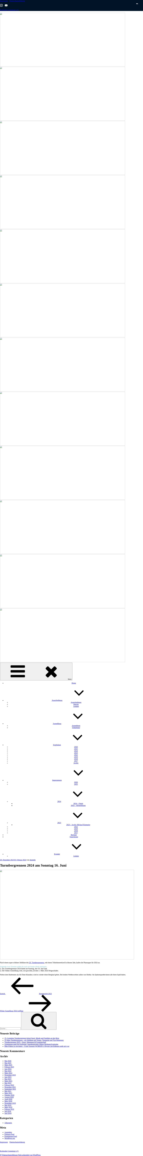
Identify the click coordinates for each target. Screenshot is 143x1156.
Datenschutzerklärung (17, 1)
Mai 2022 (7, 1083)
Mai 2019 (7, 1105)
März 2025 (8, 1065)
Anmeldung (57, 724)
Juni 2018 (7, 1113)
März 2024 (8, 1073)
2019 (76, 757)
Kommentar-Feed (10, 1136)
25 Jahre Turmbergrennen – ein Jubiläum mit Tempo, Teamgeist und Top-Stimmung (34, 1040)
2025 (76, 749)
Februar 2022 (9, 1085)
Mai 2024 (7, 1071)
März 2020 (8, 1101)
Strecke (76, 704)
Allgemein (8, 1123)
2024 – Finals (78, 803)
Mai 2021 (7, 1091)
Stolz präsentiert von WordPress (29, 1155)
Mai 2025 (7, 1063)
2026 (76, 747)
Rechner (74, 835)
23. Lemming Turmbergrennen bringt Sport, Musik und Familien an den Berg (31, 1038)
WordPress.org (9, 1138)
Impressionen (57, 780)
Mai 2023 (7, 1079)
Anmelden (8, 1132)
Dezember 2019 (10, 1103)
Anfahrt (76, 706)
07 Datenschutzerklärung (9, 1155)
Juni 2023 (7, 1077)
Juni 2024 (7, 1069)
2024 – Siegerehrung (78, 805)
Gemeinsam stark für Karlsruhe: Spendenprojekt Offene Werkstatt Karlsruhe (31, 1044)
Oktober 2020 (9, 1095)
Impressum (4, 1)
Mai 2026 (7, 1061)
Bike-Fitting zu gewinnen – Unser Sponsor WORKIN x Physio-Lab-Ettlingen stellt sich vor (36, 1046)
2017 (76, 761)
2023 (76, 753)
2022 (76, 755)
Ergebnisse (57, 745)
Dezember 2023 (10, 1075)
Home (74, 683)
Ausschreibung (57, 700)
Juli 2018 (7, 1111)
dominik (33, 860)
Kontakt (57, 854)
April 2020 (8, 1099)
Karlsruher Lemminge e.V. (9, 10)
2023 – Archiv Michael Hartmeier (78, 825)
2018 (76, 759)
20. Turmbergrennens (36, 963)
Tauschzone (74, 837)
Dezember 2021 (10, 1087)
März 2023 (8, 1081)
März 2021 (8, 1093)
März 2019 (8, 1107)
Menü (70, 679)
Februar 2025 (9, 1067)
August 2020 (9, 1097)
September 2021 (10, 1089)
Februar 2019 (9, 1109)
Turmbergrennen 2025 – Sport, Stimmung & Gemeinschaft (25, 1042)
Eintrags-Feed (9, 1134)
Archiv (76, 763)
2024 (76, 751)
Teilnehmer (76, 728)
